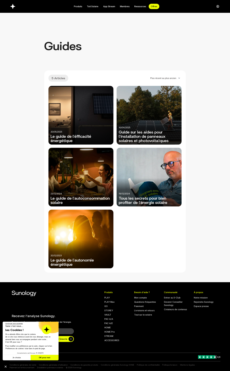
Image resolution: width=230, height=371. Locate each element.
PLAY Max (109, 302)
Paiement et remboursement (22, 367)
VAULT (107, 314)
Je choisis (17, 357)
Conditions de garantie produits (84, 365)
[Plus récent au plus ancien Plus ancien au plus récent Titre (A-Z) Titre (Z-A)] (165, 78)
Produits (78, 6)
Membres (125, 6)
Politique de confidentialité (148, 365)
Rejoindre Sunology (203, 302)
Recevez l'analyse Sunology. (34, 316)
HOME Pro (109, 331)
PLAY (107, 297)
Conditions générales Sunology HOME (117, 365)
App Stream (109, 6)
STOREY (108, 310)
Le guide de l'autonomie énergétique (72, 262)
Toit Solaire (92, 6)
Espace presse (201, 306)
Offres (154, 6)
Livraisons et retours (144, 310)
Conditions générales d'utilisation (53, 365)
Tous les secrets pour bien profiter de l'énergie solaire (143, 200)
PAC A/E (108, 323)
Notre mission (201, 297)
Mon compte (140, 297)
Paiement (139, 306)
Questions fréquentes (145, 302)
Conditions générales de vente (23, 365)
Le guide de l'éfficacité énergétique (71, 138)
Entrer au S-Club (172, 297)
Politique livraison (169, 365)
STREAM (108, 336)
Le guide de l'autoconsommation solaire (80, 200)
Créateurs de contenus (175, 309)
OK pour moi (44, 357)
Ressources (140, 6)
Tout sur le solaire (143, 314)
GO (106, 306)
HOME (107, 327)
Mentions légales (187, 365)
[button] (5, 366)
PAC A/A (108, 319)
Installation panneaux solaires (50, 367)
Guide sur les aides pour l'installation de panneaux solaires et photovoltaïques (144, 136)
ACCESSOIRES (111, 340)
